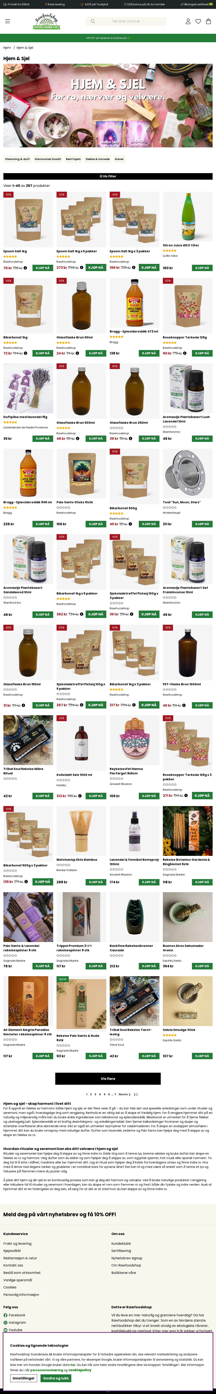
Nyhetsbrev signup (126, 1258)
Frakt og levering (17, 1243)
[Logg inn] (188, 21)
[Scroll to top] (108, 1391)
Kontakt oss (13, 1265)
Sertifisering (121, 1250)
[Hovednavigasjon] (7, 21)
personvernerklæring (46, 1370)
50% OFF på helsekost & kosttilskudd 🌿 (108, 38)
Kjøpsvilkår (12, 1250)
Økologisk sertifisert (196, 4)
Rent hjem (73, 159)
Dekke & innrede (98, 159)
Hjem (7, 48)
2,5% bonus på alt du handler (146, 4)
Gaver (119, 159)
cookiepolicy (79, 1370)
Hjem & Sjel (25, 48)
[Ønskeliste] (198, 21)
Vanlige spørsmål (17, 1280)
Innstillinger (24, 1378)
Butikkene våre (123, 1272)
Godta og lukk (56, 1378)
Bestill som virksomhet (22, 1272)
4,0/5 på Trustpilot (96, 4)
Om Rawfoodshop (126, 1265)
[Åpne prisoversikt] (25, 268)
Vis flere (108, 1078)
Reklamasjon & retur (20, 1258)
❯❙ (136, 1094)
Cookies (9, 1287)
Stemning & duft (17, 159)
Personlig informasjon (21, 1294)
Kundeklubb (121, 1243)
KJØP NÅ (95, 267)
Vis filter (109, 176)
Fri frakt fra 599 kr (19, 4)
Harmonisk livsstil (48, 159)
